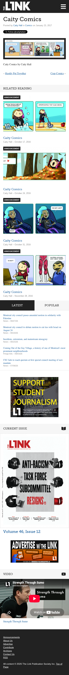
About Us (8, 640)
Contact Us (8, 654)
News (5, 321)
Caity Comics (12, 138)
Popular (52, 305)
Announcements (11, 637)
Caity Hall (17, 25)
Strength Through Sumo (15, 621)
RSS (5, 657)
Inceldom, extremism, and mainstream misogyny (25, 339)
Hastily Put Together (15, 73)
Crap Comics (57, 73)
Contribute (8, 647)
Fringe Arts (8, 354)
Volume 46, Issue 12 (21, 531)
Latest (17, 305)
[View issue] (34, 480)
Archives (7, 650)
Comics (28, 25)
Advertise (8, 644)
